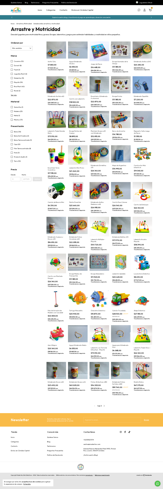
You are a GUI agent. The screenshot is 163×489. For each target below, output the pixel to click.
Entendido (27, 484)
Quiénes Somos (16, 3)
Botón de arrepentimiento (102, 475)
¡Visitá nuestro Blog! (90, 455)
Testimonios (35, 3)
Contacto (63, 10)
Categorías (50, 10)
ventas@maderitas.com (91, 444)
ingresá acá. (89, 475)
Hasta (24, 175)
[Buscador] (139, 10)
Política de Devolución (69, 3)
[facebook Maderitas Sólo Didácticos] (125, 432)
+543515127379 (88, 440)
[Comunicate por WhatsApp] (157, 483)
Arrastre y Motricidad (24, 24)
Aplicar (37, 179)
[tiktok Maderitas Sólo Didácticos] (129, 432)
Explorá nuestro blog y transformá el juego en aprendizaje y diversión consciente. (81, 17)
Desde (13, 175)
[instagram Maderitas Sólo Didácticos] (121, 432)
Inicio (40, 10)
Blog (26, 3)
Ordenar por (17, 43)
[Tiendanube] (144, 475)
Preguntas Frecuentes (50, 3)
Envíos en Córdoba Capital (82, 10)
